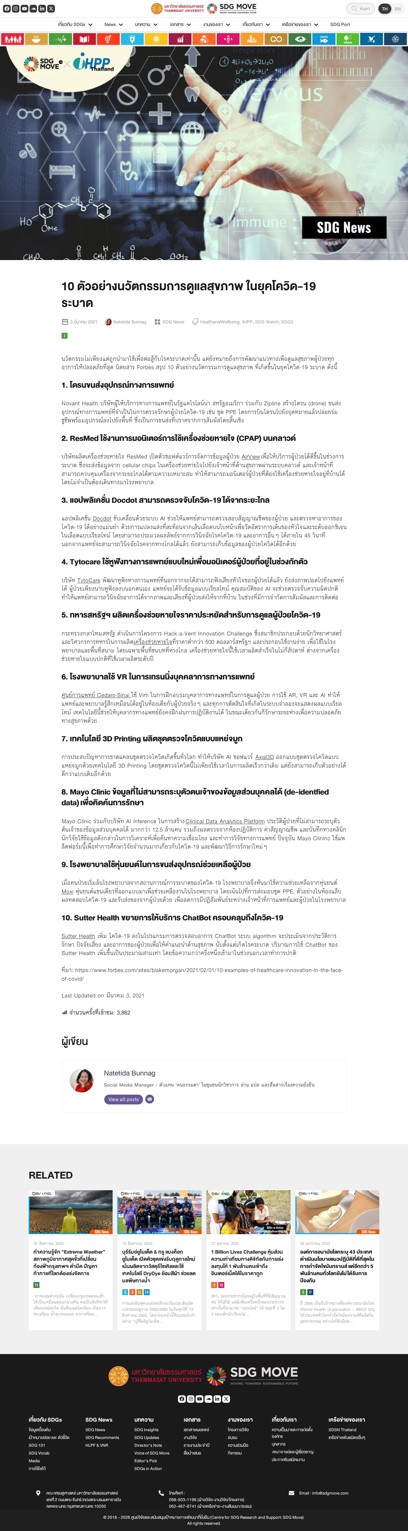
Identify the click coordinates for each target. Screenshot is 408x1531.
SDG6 (125, 1292)
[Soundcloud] (33, 9)
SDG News (173, 322)
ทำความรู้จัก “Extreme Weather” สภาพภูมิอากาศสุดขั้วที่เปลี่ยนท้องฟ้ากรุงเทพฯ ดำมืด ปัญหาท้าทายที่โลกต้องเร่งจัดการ (69, 1263)
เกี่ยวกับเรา (253, 24)
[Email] (149, 1099)
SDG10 (221, 1285)
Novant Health (80, 403)
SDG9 (132, 1292)
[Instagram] (16, 9)
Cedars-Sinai (113, 695)
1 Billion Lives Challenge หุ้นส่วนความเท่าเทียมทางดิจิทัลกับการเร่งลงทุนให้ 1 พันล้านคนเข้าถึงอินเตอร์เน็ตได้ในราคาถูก (247, 1263)
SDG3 (287, 322)
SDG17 (310, 1292)
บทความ (142, 24)
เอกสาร (177, 24)
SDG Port (340, 24)
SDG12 (139, 1292)
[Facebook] (7, 9)
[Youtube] (24, 9)
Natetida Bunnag (129, 1073)
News (110, 24)
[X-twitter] (51, 9)
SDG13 (36, 1285)
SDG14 (147, 1292)
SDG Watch (267, 322)
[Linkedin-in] (42, 9)
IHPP (247, 322)
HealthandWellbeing (220, 322)
